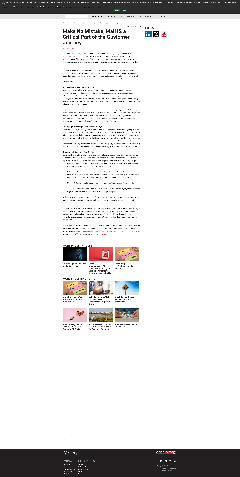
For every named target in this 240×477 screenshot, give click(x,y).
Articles (86, 245)
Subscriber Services (88, 461)
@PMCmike (135, 231)
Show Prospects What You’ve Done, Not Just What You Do (125, 266)
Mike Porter (69, 48)
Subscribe (81, 464)
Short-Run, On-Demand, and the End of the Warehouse (125, 299)
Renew (80, 471)
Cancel (80, 474)
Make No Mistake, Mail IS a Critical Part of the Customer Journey (96, 37)
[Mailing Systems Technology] (71, 453)
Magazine (112, 16)
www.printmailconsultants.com (86, 231)
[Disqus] (102, 362)
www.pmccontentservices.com (112, 231)
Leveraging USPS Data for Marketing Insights (74, 265)
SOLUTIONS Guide (147, 16)
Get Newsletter (82, 467)
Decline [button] (124, 10)
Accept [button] (117, 10)
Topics (161, 16)
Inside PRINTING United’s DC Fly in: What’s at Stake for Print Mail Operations (100, 326)
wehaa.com (173, 473)
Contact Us (67, 474)
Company (68, 461)
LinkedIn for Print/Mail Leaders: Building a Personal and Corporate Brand (99, 300)
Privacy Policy (68, 471)
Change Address (83, 469)
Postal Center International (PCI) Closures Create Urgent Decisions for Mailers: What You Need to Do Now (100, 268)
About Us (67, 467)
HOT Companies (127, 16)
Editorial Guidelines (69, 469)
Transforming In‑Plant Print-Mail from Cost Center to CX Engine (72, 326)
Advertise (67, 464)
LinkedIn (102, 234)
